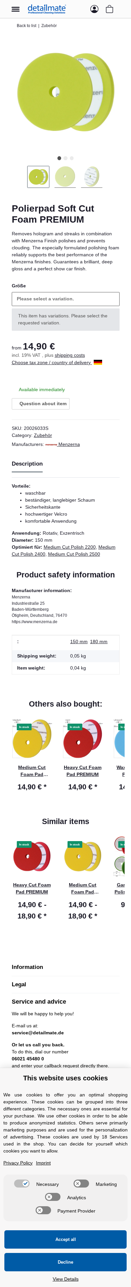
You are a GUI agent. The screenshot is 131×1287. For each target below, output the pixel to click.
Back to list (26, 25)
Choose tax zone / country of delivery (52, 362)
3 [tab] (72, 158)
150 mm (79, 641)
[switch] (22, 1184)
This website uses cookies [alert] (65, 1078)
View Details (66, 1279)
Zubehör (43, 435)
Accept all (65, 1239)
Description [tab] (27, 464)
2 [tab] (65, 158)
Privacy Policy (18, 1163)
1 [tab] (59, 158)
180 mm (98, 641)
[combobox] (66, 299)
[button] (81, 9)
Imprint (43, 1163)
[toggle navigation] (15, 6)
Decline (65, 1262)
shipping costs (70, 355)
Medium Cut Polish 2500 (74, 554)
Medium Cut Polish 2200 (70, 547)
